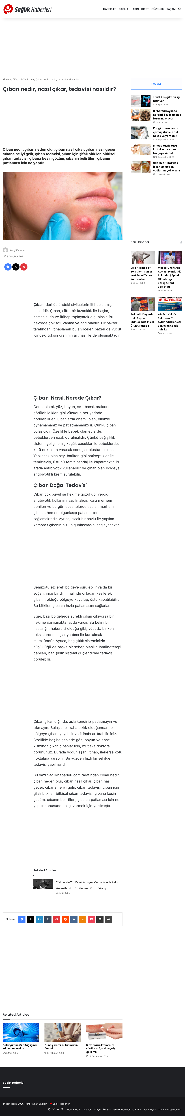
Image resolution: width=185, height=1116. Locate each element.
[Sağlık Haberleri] (28, 9)
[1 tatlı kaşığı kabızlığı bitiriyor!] (140, 101)
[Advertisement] (92, 47)
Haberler (109, 8)
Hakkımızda (73, 1109)
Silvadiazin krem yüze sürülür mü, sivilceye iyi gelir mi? (101, 1048)
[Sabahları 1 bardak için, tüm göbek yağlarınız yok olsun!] (140, 167)
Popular (156, 83)
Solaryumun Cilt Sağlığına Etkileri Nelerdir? (20, 1046)
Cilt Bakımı (28, 79)
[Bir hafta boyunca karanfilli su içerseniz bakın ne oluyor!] (140, 115)
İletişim (107, 1109)
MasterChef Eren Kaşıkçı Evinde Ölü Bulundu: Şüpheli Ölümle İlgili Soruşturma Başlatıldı (169, 277)
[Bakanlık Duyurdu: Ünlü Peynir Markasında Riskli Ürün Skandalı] (143, 304)
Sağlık (123, 8)
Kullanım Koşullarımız (169, 1109)
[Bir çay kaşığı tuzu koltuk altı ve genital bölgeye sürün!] (140, 149)
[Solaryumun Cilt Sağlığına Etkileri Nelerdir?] (21, 1032)
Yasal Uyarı (150, 1109)
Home (8, 79)
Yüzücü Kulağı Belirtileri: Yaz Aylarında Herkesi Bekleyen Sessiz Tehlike (169, 322)
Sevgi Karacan (17, 250)
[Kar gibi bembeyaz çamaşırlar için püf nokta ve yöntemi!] (140, 133)
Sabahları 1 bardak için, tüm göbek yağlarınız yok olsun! (166, 166)
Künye (97, 1109)
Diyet (145, 8)
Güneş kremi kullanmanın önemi (61, 1046)
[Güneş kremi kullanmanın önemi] (62, 1032)
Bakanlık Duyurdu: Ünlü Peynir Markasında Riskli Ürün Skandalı (142, 320)
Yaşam (171, 8)
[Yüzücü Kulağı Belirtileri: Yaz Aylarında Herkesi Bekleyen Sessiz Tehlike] (170, 304)
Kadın (135, 8)
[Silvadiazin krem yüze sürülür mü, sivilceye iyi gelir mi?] (104, 1032)
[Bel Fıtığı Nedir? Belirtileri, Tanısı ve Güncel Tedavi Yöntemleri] (143, 257)
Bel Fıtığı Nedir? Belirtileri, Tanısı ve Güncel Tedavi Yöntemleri (142, 273)
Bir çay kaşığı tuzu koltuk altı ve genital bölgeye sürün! (166, 149)
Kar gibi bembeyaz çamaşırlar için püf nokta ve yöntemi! (165, 132)
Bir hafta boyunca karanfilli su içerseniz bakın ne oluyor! (167, 114)
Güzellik (157, 8)
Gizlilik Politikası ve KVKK (127, 1109)
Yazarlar (86, 1109)
